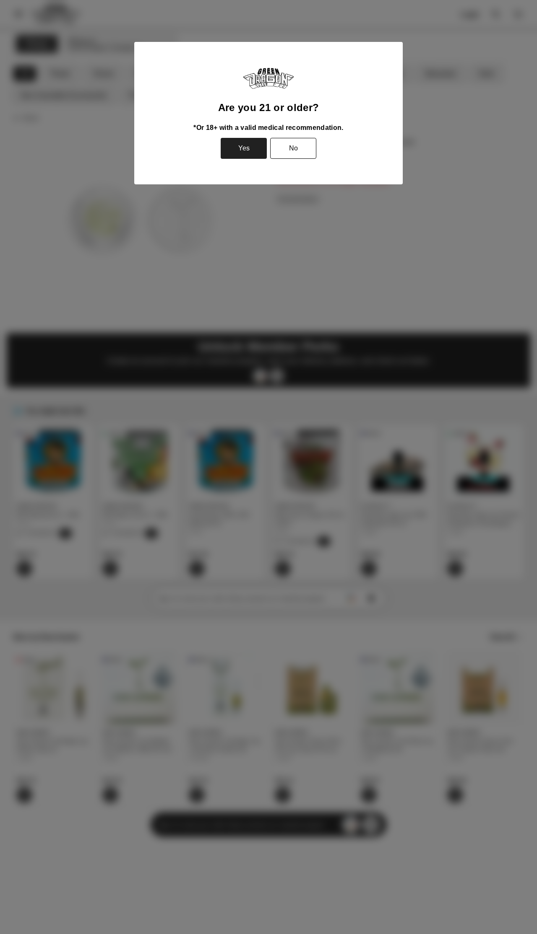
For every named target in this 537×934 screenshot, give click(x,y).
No (293, 148)
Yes (244, 148)
